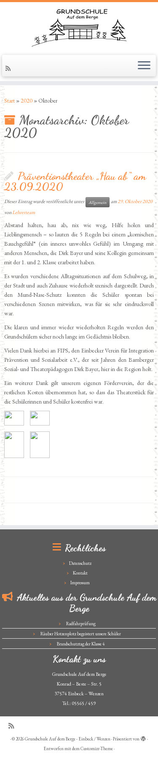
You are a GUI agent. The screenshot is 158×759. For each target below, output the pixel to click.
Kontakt (80, 573)
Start (9, 100)
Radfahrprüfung (81, 623)
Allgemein (97, 202)
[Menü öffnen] (144, 66)
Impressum (80, 583)
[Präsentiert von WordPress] (143, 737)
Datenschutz (80, 563)
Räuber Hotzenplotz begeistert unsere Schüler (80, 634)
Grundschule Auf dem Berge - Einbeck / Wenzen (67, 739)
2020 (26, 100)
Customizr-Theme (96, 748)
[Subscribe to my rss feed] (9, 68)
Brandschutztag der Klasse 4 (80, 644)
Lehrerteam (23, 212)
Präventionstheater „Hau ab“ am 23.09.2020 (75, 181)
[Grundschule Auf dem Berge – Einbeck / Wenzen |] (79, 27)
